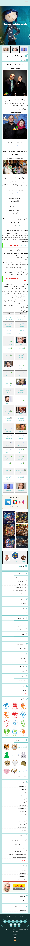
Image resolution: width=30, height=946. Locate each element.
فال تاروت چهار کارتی (21, 805)
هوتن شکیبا (8, 358)
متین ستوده (8, 420)
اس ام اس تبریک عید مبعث (20, 581)
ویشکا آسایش (21, 333)
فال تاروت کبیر (23, 789)
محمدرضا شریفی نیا (21, 472)
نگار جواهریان (21, 326)
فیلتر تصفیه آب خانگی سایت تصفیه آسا (18, 840)
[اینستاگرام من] (13, 921)
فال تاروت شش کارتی (21, 811)
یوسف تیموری (8, 375)
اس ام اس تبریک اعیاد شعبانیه (20, 578)
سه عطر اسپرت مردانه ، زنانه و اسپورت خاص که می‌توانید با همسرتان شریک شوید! (16, 844)
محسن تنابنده (21, 414)
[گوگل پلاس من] (19, 925)
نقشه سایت (10, 935)
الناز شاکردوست (21, 351)
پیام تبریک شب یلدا (22, 879)
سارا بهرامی (21, 403)
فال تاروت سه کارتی (22, 802)
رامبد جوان (8, 392)
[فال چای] (22, 542)
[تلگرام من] (21, 921)
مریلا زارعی (8, 333)
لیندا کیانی (21, 438)
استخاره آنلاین (23, 603)
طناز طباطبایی (21, 445)
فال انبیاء (24, 613)
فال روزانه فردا (23, 910)
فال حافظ (24, 870)
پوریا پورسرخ (8, 368)
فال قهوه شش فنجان (21, 629)
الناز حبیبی (8, 466)
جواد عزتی (21, 375)
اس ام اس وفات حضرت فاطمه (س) (19, 593)
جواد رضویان (21, 386)
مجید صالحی (8, 445)
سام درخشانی (8, 431)
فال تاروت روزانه (22, 786)
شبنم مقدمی (8, 326)
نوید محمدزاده (9, 319)
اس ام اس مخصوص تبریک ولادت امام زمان (17, 590)
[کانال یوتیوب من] (15, 925)
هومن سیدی (8, 403)
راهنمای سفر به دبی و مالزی (20, 851)
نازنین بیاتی (8, 386)
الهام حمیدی (8, 452)
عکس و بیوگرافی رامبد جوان (15, 24)
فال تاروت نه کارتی (22, 814)
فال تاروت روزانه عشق (21, 824)
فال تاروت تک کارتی (22, 799)
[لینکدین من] (11, 925)
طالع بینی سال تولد (22, 776)
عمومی (19, 566)
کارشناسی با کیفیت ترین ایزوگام (19, 857)
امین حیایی (21, 431)
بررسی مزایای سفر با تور (21, 848)
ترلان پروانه (21, 344)
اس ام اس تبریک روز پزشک (20, 587)
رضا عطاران (8, 472)
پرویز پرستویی (9, 351)
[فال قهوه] (22, 530)
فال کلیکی (24, 671)
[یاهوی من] (25, 921)
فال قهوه (24, 623)
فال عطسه (24, 900)
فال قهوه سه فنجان (22, 626)
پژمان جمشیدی (8, 344)
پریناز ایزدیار (21, 479)
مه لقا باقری (21, 452)
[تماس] (9, 921)
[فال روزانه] (9, 518)
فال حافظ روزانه (23, 873)
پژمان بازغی (21, 368)
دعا (25, 661)
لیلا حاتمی (8, 479)
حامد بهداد (21, 358)
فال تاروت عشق (22, 821)
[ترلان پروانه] (15, 50)
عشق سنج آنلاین (22, 681)
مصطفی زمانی (21, 420)
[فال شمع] (9, 530)
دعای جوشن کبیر (22, 658)
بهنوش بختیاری (21, 319)
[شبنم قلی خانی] (6, 50)
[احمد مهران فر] (24, 50)
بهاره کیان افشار (8, 438)
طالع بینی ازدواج (15, 561)
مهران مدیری (21, 466)
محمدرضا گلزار (9, 459)
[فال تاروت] (22, 518)
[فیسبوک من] (17, 921)
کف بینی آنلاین (23, 639)
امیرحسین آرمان (21, 392)
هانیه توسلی (8, 414)
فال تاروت (24, 830)
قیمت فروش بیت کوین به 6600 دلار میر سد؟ (17, 854)
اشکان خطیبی (21, 459)
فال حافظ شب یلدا (22, 876)
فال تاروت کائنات (22, 796)
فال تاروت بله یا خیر (22, 827)
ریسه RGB (23, 690)
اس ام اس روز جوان (22, 584)
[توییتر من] (5, 921)
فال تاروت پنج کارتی (22, 808)
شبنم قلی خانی (21, 490)
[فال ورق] (9, 542)
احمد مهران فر (8, 490)
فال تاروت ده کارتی (22, 818)
